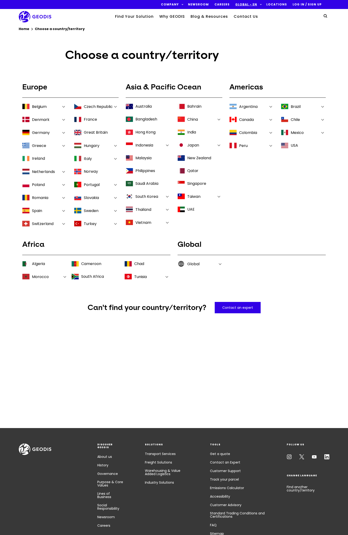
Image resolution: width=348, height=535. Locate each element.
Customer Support (225, 471)
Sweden (91, 210)
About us (104, 456)
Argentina (248, 106)
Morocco (40, 276)
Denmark (40, 119)
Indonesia (144, 145)
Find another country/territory (301, 488)
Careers (103, 525)
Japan (193, 145)
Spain (37, 210)
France (90, 119)
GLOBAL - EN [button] (246, 4)
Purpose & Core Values (110, 483)
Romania (40, 197)
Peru (243, 145)
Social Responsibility (108, 507)
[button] (170, 4)
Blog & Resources (209, 16)
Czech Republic (98, 106)
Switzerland (43, 223)
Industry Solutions (159, 482)
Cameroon (91, 263)
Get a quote (220, 453)
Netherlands (43, 171)
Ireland (38, 158)
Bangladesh (146, 119)
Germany (41, 132)
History (102, 465)
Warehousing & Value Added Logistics (162, 472)
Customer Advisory (225, 505)
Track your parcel (224, 479)
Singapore (196, 183)
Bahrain (194, 106)
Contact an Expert (225, 462)
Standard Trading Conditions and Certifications (237, 515)
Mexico (297, 132)
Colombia (248, 132)
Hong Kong (145, 132)
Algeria (38, 263)
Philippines (145, 170)
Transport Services (160, 453)
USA (294, 145)
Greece (39, 145)
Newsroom (106, 517)
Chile (295, 119)
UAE (191, 209)
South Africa (92, 276)
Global (193, 264)
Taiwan (194, 196)
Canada (246, 119)
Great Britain (96, 132)
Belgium (39, 106)
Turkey (90, 223)
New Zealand (199, 158)
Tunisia (140, 276)
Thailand (143, 209)
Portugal (92, 184)
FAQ (213, 525)
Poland (38, 184)
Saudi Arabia (146, 183)
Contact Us (246, 16)
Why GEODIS (172, 16)
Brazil (296, 106)
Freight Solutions (158, 462)
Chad (139, 263)
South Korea (146, 196)
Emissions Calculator (227, 488)
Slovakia (91, 197)
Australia (143, 106)
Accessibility (220, 496)
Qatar (192, 170)
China (192, 119)
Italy (88, 158)
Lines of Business (104, 495)
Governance (107, 473)
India (191, 132)
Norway (91, 171)
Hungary (91, 145)
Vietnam (143, 222)
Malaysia (143, 158)
